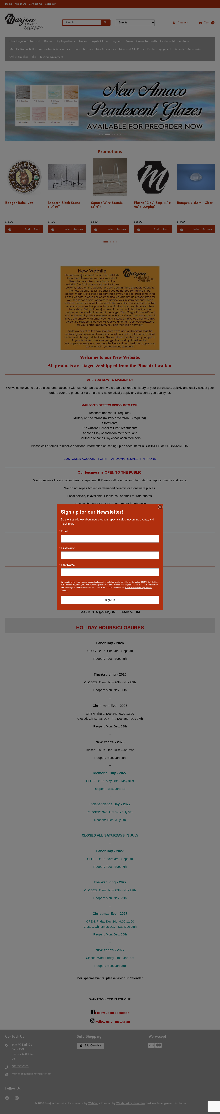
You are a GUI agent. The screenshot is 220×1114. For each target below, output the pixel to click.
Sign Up (110, 600)
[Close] (160, 507)
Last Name (68, 565)
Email (64, 531)
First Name (68, 548)
